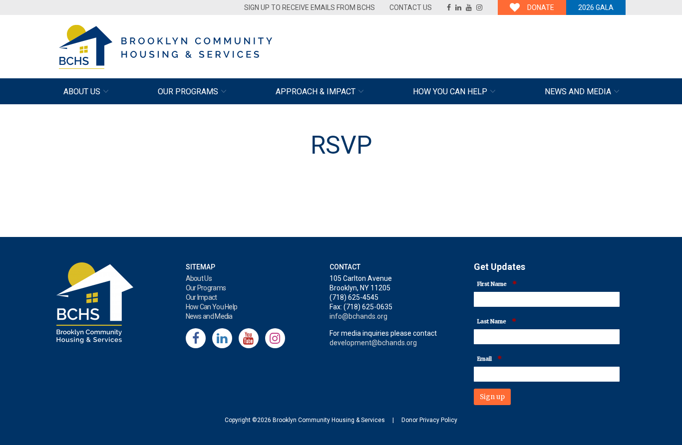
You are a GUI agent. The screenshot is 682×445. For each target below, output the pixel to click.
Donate (540, 7)
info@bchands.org (358, 316)
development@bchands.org (373, 343)
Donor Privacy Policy (429, 420)
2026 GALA (596, 7)
